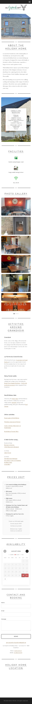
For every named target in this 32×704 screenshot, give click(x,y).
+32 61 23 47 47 (18, 650)
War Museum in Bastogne (10, 458)
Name (3, 602)
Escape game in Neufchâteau (11, 418)
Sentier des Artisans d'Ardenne (12, 383)
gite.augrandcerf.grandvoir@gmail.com (16, 642)
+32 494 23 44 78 (18, 652)
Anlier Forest (7, 452)
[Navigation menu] (30, 2)
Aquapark (13, 402)
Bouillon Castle (8, 462)
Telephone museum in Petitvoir (12, 422)
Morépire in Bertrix (9, 445)
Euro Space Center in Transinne (12, 460)
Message (3, 619)
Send (16, 636)
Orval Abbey (7, 464)
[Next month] (27, 551)
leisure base (15, 398)
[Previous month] (4, 551)
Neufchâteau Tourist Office (11, 431)
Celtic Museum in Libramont (11, 447)
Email (2, 610)
